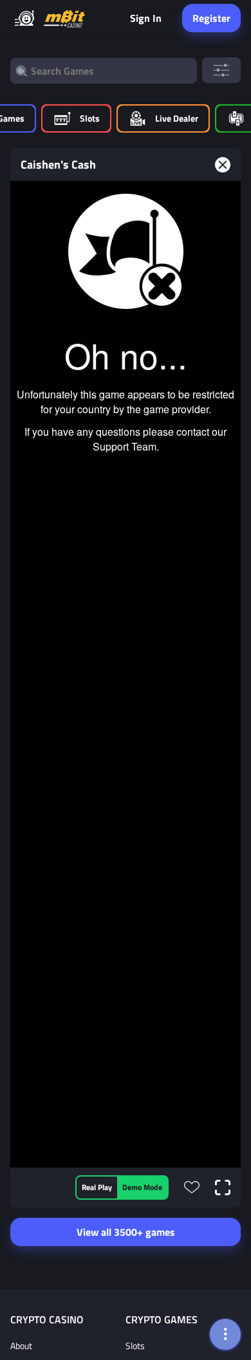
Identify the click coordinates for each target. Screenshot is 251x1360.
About (21, 1345)
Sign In (146, 18)
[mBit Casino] (64, 18)
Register (211, 18)
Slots (135, 1345)
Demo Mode (142, 1187)
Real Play (97, 1187)
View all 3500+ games (126, 1232)
